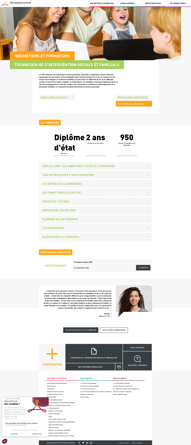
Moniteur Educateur (53, 427)
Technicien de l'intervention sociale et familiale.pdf (94, 358)
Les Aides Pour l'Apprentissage (89, 386)
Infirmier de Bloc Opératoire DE (56, 419)
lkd (91, 443)
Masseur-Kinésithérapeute (55, 425)
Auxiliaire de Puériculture (54, 394)
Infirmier (49, 416)
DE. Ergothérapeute (53, 408)
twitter (83, 443)
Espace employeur (153, 3)
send (119, 366)
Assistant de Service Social (55, 391)
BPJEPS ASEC (51, 397)
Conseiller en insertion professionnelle (58, 405)
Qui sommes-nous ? (178, 3)
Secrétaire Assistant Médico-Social (57, 433)
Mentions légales (124, 443)
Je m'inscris (143, 268)
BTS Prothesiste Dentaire (54, 400)
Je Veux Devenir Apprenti (87, 389)
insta (87, 443)
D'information (52, 364)
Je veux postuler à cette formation (80, 330)
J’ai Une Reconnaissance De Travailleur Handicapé (95, 391)
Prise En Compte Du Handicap (122, 391)
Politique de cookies (137, 443)
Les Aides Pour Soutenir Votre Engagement (126, 389)
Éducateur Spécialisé (53, 414)
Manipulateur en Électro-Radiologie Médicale (60, 422)
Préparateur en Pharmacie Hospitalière (59, 430)
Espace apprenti (127, 3)
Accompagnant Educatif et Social (57, 383)
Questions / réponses (137, 365)
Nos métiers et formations (102, 3)
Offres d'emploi (84, 397)
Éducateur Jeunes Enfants (55, 411)
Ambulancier (51, 389)
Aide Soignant (51, 386)
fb (79, 443)
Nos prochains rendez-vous (90, 367)
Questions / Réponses (86, 394)
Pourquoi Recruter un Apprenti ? (123, 386)
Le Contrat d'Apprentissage (88, 383)
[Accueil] (16, 3)
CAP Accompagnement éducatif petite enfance (61, 402)
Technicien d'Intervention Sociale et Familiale (60, 436)
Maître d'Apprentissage (120, 394)
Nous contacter (137, 347)
